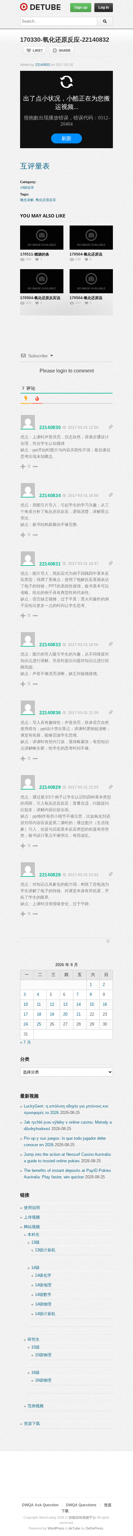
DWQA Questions (81, 1505)
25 (39, 1024)
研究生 (34, 1339)
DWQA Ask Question (40, 1505)
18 (39, 1014)
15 (92, 1004)
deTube (74, 1528)
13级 (35, 1242)
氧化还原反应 (46, 200)
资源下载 (32, 1423)
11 (39, 1004)
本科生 (34, 1234)
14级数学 (43, 1294)
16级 (35, 1372)
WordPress (56, 1528)
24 (26, 1024)
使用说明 (32, 1207)
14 (78, 1004)
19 (52, 1014)
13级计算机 (45, 1250)
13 (65, 1004)
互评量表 (35, 166)
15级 (35, 1347)
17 (26, 1014)
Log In (103, 7)
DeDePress (94, 1528)
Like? (38, 50)
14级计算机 (45, 1313)
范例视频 (36, 1406)
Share (65, 50)
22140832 (42, 65)
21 (78, 1014)
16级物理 (43, 1380)
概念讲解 (27, 200)
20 (65, 1014)
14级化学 (27, 187)
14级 (35, 1267)
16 (105, 1004)
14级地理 (43, 1285)
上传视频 (32, 1217)
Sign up (80, 7)
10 (26, 1004)
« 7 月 (25, 1042)
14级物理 (43, 1304)
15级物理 (43, 1355)
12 (52, 1004)
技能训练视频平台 (82, 1517)
